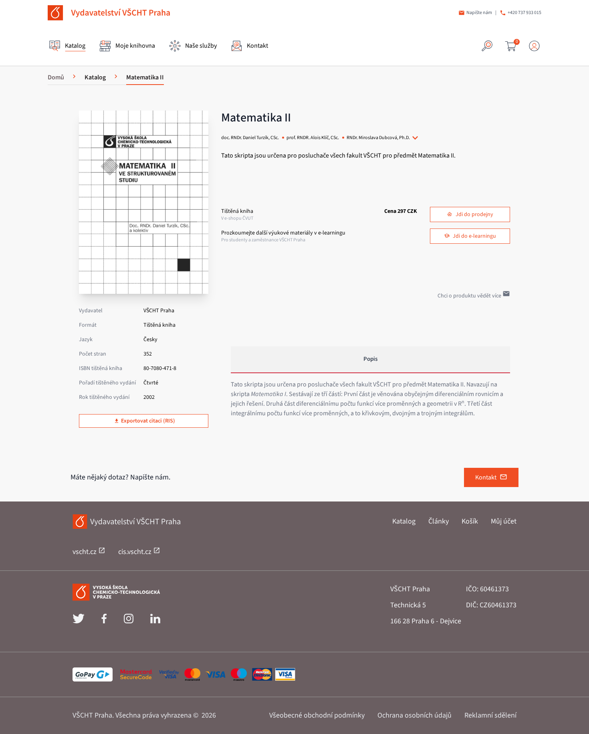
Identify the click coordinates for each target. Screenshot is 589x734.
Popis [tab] (370, 359)
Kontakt (485, 477)
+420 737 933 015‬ (524, 13)
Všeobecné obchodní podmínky (317, 715)
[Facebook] (104, 621)
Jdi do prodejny (474, 214)
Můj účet (503, 521)
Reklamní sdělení (490, 715)
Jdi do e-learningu (474, 236)
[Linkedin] (155, 621)
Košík (470, 521)
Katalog (404, 521)
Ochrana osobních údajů (414, 715)
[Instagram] (128, 621)
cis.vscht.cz (135, 552)
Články (438, 521)
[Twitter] (79, 621)
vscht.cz (85, 552)
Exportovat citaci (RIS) (148, 421)
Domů (56, 77)
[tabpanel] (370, 399)
